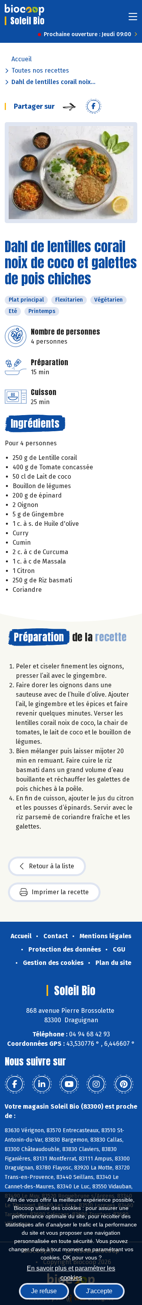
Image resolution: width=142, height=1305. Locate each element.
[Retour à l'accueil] (24, 10)
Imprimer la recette (60, 892)
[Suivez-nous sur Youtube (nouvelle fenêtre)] (69, 1084)
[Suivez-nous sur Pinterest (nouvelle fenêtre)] (123, 1084)
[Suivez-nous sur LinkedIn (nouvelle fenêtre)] (42, 1084)
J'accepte (99, 1291)
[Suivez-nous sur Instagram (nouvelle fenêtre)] (96, 1084)
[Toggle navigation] (133, 19)
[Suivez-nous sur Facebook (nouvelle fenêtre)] (14, 1084)
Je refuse (44, 1291)
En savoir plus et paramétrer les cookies (71, 1272)
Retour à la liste (51, 866)
